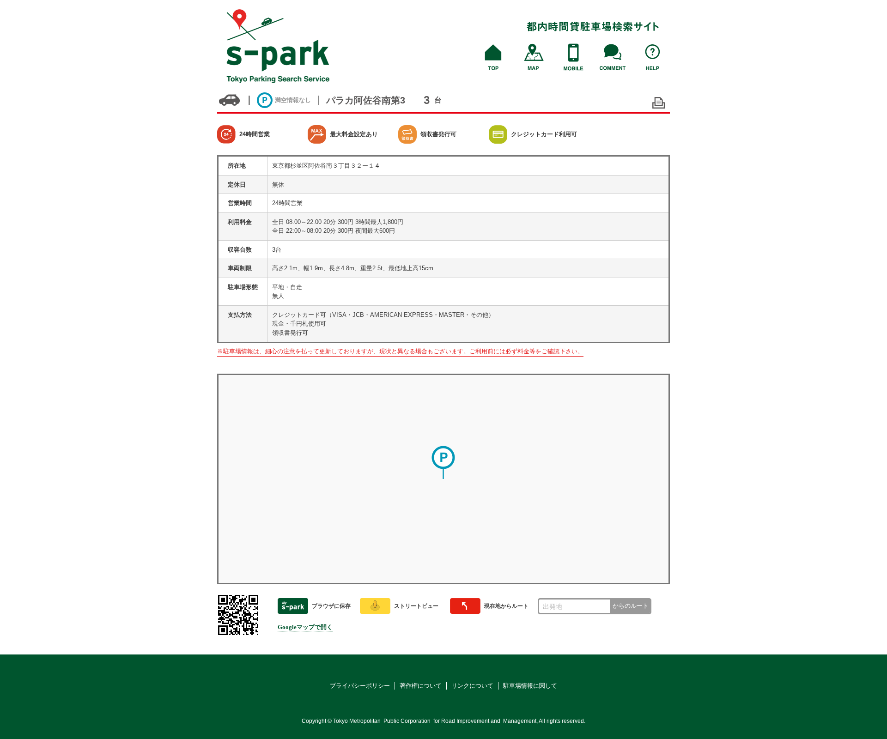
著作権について (421, 685)
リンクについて (472, 685)
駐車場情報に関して (530, 685)
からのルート (631, 605)
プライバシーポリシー (360, 685)
